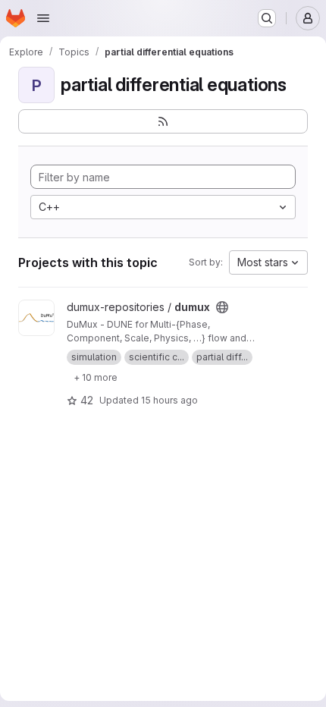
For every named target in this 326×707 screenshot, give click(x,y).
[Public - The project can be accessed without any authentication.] (222, 307)
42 (86, 400)
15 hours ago (169, 400)
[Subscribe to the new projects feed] (163, 121)
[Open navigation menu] (43, 18)
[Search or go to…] (267, 18)
